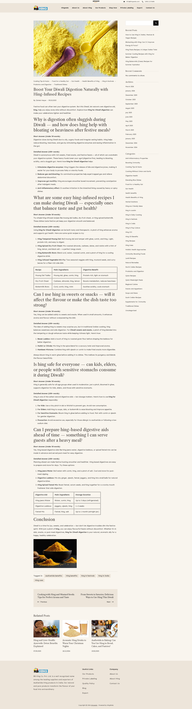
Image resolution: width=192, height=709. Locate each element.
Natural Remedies (132, 263)
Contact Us (150, 8)
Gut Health (76, 81)
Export (139, 8)
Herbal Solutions (132, 202)
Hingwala (64, 8)
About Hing (87, 8)
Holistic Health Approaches (136, 250)
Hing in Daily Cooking (134, 215)
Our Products (100, 8)
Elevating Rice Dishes (133, 180)
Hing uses (39, 580)
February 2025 (131, 134)
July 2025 (129, 112)
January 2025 (130, 139)
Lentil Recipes (131, 258)
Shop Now (113, 8)
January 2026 (130, 91)
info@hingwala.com (133, 1)
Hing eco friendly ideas (134, 206)
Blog (84, 688)
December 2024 (131, 143)
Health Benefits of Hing (91, 81)
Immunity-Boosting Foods (135, 254)
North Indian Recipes (134, 267)
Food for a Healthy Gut (60, 81)
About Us (75, 8)
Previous (43, 602)
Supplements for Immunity (136, 302)
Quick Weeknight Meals (134, 280)
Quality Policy (88, 683)
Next (108, 602)
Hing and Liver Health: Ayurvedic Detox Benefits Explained (46, 643)
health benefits (131, 193)
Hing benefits (71, 576)
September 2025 (132, 104)
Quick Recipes (131, 276)
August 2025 (130, 108)
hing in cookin (131, 210)
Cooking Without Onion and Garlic (138, 171)
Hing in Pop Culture (133, 228)
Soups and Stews (132, 293)
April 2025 (129, 126)
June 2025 (129, 117)
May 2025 (129, 121)
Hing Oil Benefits (132, 237)
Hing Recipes (130, 241)
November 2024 (131, 147)
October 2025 (131, 99)
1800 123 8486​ (149, 1)
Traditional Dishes (60, 84)
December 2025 (131, 95)
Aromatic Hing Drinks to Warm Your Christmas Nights (74, 643)
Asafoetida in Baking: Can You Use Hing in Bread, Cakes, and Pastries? (104, 643)
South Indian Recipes (133, 297)
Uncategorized (131, 310)
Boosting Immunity (133, 163)
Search (155, 23)
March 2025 (130, 130)
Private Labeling (126, 8)
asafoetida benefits (53, 576)
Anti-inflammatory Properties (137, 158)
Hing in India (130, 223)
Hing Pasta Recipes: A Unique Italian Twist (141, 50)
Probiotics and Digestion (43, 84)
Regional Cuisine (132, 284)
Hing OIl (129, 232)
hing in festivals (87, 576)
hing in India (103, 576)
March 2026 (130, 86)
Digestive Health (132, 176)
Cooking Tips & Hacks (42, 81)
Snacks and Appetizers (134, 289)
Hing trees (129, 245)
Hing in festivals (108, 81)
